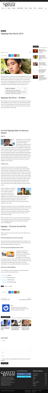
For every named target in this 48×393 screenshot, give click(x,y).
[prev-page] (1, 333)
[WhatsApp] (18, 55)
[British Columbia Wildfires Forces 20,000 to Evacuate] (35, 51)
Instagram (4, 279)
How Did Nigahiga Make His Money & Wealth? (16, 91)
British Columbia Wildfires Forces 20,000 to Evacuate (43, 50)
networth (6, 286)
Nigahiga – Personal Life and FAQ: (13, 93)
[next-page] (3, 333)
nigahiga (10, 286)
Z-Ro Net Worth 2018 (5, 299)
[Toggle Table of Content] (24, 89)
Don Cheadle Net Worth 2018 (25, 299)
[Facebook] (9, 55)
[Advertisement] (24, 19)
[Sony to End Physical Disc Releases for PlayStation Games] (5, 323)
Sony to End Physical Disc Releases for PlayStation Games (5, 328)
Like (29, 373)
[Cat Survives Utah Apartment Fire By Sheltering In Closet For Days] (35, 57)
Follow (28, 376)
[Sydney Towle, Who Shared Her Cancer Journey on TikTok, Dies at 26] (35, 64)
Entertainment (3, 30)
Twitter (3, 277)
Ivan (3, 52)
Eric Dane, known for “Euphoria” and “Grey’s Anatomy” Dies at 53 (26, 328)
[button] (45, 8)
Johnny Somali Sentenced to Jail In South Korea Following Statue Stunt (15, 328)
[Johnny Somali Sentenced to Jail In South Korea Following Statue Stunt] (16, 323)
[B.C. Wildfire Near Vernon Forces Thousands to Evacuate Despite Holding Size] (35, 77)
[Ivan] (6, 308)
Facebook (4, 275)
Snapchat (4, 282)
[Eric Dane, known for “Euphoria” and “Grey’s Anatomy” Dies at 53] (26, 323)
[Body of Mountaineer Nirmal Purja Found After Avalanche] (35, 71)
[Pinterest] (15, 55)
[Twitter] (12, 55)
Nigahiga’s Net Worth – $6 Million (13, 90)
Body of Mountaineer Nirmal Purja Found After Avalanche (42, 70)
